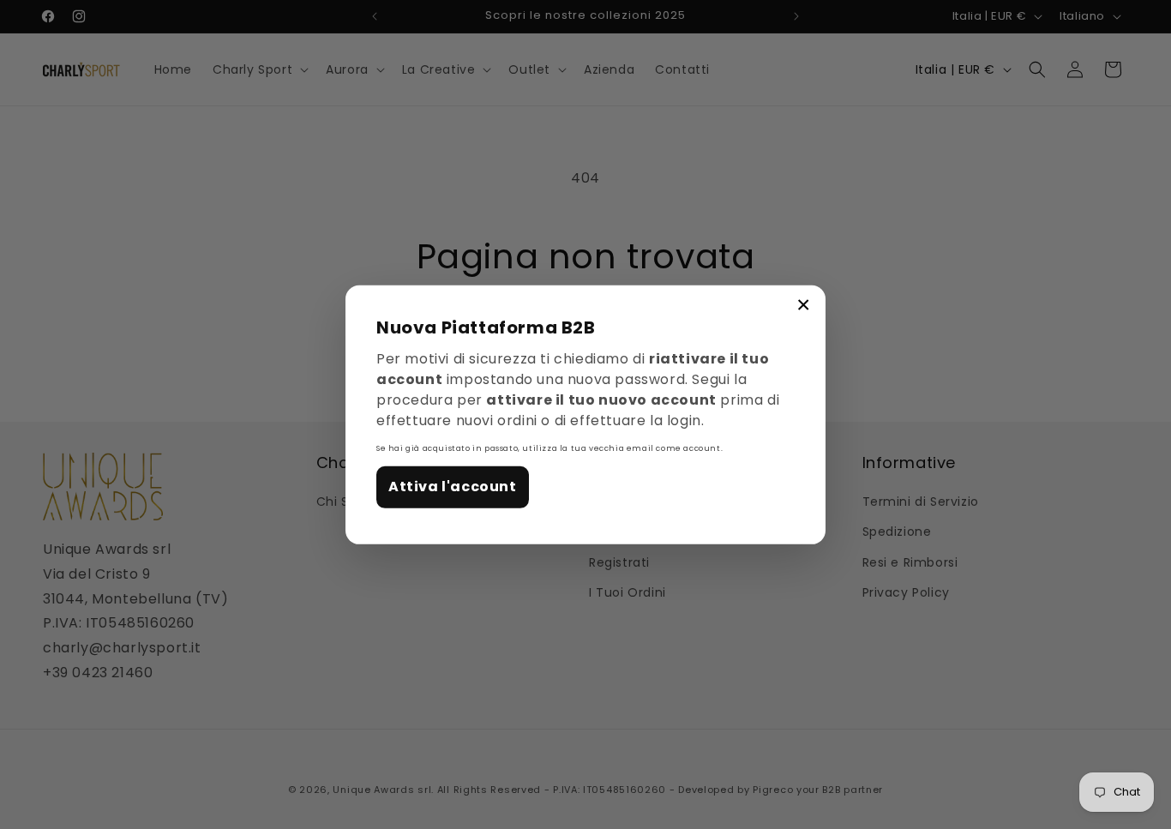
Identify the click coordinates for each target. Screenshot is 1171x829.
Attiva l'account (452, 486)
